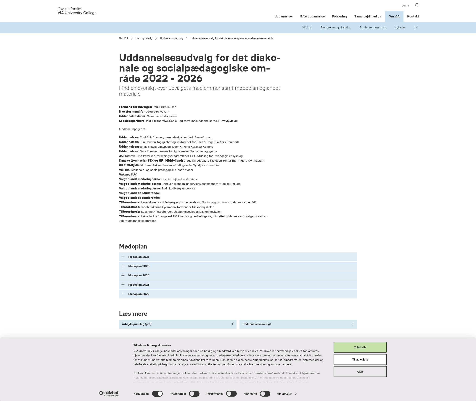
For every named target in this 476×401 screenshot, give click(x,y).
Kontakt (413, 16)
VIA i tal (307, 27)
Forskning (339, 16)
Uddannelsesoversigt (256, 324)
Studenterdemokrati (372, 27)
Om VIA (394, 16)
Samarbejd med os (367, 16)
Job (416, 27)
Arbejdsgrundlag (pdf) (136, 324)
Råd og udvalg (144, 38)
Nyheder (400, 27)
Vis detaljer (284, 393)
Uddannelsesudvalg (171, 38)
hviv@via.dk (230, 121)
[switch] (194, 394)
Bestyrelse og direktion (336, 27)
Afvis (360, 371)
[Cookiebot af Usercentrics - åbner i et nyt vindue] (109, 394)
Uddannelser (283, 16)
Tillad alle (360, 347)
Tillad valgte (360, 359)
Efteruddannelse (312, 16)
